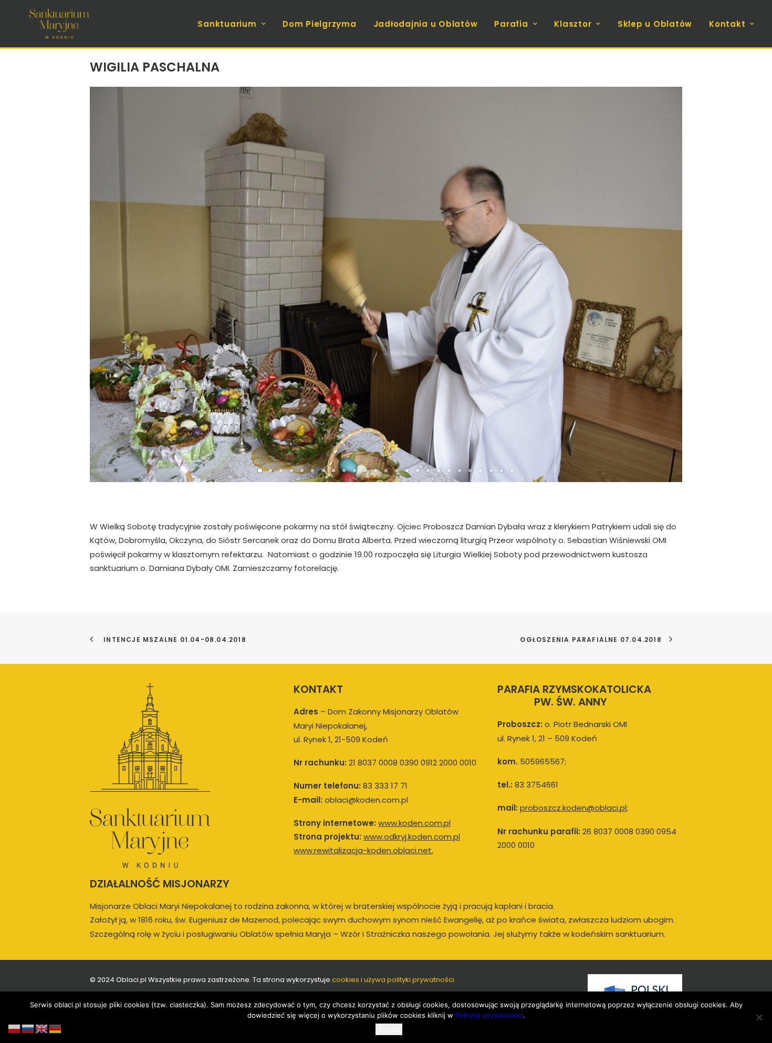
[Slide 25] (512, 470)
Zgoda (389, 1029)
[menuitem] (235, 23)
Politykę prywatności (489, 1015)
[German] (55, 1028)
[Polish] (15, 1028)
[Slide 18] (438, 470)
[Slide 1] (260, 470)
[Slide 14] (396, 470)
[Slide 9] (344, 470)
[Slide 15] (407, 470)
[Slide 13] (386, 470)
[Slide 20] (459, 470)
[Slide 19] (449, 470)
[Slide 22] (480, 470)
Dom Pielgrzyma (320, 23)
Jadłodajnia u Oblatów (425, 23)
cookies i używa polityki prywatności (393, 980)
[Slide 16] (417, 470)
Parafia (511, 23)
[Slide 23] (491, 470)
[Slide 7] (323, 470)
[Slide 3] (281, 470)
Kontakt (727, 23)
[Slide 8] (333, 470)
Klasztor (572, 23)
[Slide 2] (270, 470)
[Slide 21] (470, 470)
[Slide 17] (428, 470)
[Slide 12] (375, 470)
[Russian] (28, 1028)
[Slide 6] (312, 470)
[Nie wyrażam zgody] (759, 1017)
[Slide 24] (501, 470)
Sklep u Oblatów (655, 23)
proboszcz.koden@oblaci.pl (573, 807)
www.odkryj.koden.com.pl (411, 836)
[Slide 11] (365, 470)
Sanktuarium (226, 23)
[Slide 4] (291, 470)
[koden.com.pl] (59, 23)
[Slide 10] (354, 470)
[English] (42, 1028)
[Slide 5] (302, 470)
